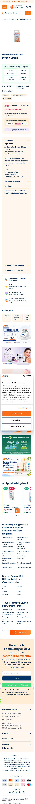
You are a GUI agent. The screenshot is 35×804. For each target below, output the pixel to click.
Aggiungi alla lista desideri (18, 130)
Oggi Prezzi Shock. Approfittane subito (17, 2)
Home (4, 19)
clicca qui (19, 768)
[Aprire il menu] (4, 7)
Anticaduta (20, 558)
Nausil (19, 591)
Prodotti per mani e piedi (24, 19)
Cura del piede (7, 98)
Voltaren (19, 589)
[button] (16, 709)
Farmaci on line (21, 610)
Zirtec (19, 594)
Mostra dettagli (23, 408)
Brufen (4, 586)
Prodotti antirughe (8, 551)
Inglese (11, 748)
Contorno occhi (7, 567)
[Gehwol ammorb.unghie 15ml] (11, 495)
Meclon (4, 589)
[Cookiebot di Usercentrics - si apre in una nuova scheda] (23, 376)
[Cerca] (28, 13)
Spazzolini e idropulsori (9, 563)
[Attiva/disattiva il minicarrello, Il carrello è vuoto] (29, 6)
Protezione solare (7, 546)
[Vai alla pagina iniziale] (16, 7)
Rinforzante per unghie (24, 567)
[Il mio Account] (26, 6)
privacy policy (11, 692)
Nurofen (4, 591)
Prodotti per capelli (23, 551)
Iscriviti (17, 678)
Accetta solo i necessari (17, 426)
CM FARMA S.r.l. (7, 799)
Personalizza (16, 420)
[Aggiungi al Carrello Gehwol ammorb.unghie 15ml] (17, 510)
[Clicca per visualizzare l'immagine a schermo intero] (16, 36)
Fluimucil (19, 586)
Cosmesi (11, 19)
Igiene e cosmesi (7, 537)
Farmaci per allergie (23, 617)
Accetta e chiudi (17, 414)
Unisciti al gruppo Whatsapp (18, 685)
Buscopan (5, 594)
